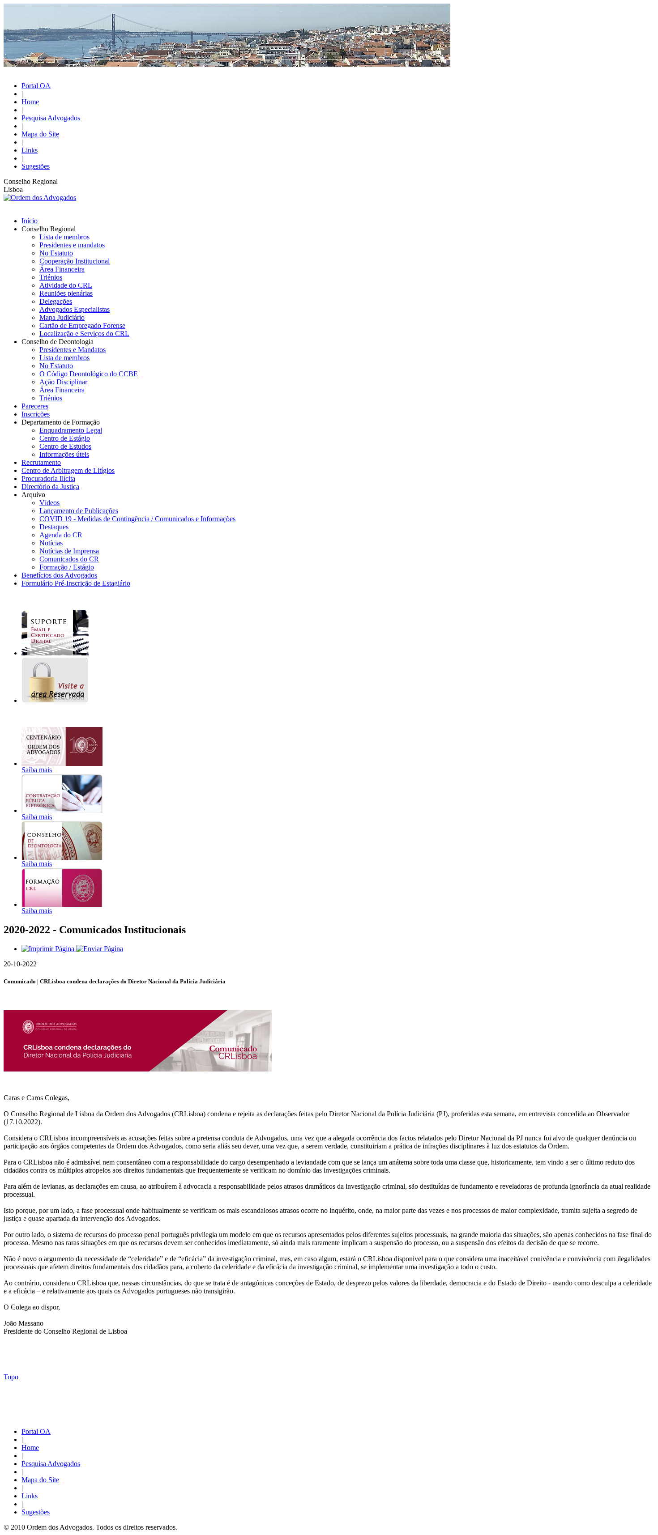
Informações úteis (64, 454)
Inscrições (35, 414)
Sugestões (35, 166)
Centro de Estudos (65, 446)
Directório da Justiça (50, 486)
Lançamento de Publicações (78, 511)
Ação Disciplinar (63, 382)
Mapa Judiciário (62, 317)
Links (29, 150)
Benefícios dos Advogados (59, 575)
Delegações (55, 301)
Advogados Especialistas (74, 309)
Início (29, 221)
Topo (11, 1377)
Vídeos (49, 502)
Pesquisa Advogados (50, 118)
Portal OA (36, 85)
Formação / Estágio (66, 567)
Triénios (50, 277)
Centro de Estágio (64, 438)
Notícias (51, 543)
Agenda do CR (60, 535)
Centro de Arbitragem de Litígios (68, 470)
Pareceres (34, 406)
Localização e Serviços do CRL (84, 333)
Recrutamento (41, 462)
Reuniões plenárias (66, 293)
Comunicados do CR (69, 559)
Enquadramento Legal (70, 430)
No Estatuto (56, 253)
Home (30, 102)
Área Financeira (62, 269)
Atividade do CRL (65, 285)
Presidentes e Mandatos (72, 349)
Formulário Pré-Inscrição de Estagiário (75, 583)
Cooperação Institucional (74, 261)
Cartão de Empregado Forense (82, 325)
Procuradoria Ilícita (48, 478)
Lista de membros (64, 237)
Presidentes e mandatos (72, 245)
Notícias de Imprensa (69, 551)
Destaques (53, 527)
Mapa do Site (40, 134)
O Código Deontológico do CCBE (88, 374)
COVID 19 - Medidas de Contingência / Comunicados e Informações (137, 519)
